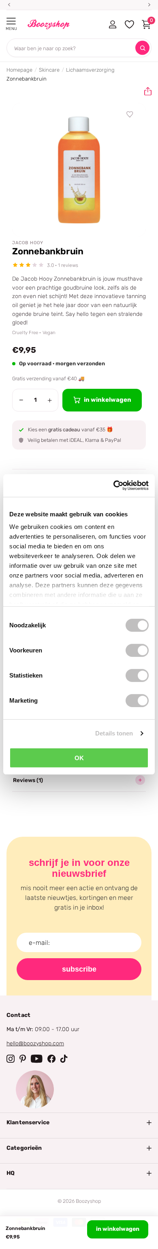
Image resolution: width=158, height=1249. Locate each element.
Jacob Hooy (27, 242)
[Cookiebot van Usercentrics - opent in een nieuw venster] (114, 485)
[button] (145, 91)
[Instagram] (10, 1059)
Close (79, 1122)
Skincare (49, 70)
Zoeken (142, 48)
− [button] (21, 400)
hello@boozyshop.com (35, 1043)
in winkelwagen (117, 1229)
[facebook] (51, 1059)
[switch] (137, 650)
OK (79, 757)
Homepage (19, 70)
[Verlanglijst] (130, 114)
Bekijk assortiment (11, 21)
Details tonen (114, 733)
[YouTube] (37, 1059)
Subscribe (79, 969)
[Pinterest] (22, 1059)
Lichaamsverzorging (90, 70)
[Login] (112, 24)
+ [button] (49, 400)
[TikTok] (64, 1059)
